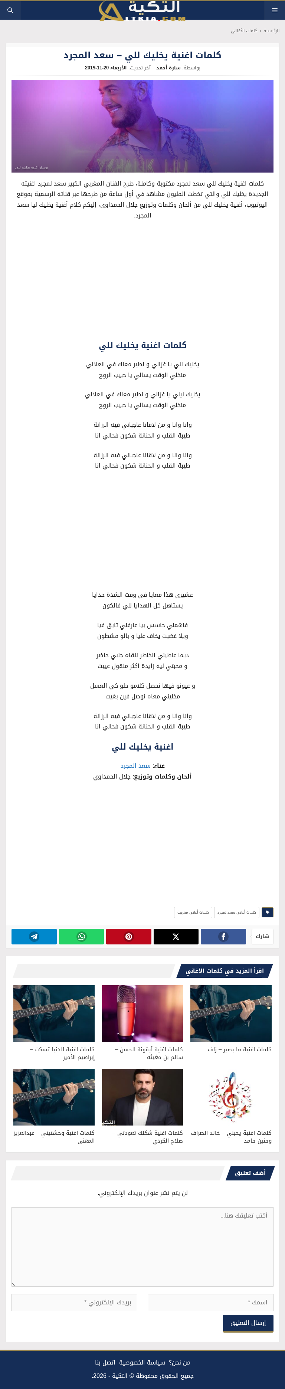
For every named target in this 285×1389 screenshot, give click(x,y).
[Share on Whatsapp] (81, 936)
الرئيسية (271, 31)
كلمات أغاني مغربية (193, 912)
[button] (10, 10)
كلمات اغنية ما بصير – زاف (240, 1049)
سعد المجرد (136, 766)
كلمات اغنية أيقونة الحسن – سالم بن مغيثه (149, 1053)
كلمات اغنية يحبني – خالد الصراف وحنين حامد (231, 1137)
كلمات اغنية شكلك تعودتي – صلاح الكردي (147, 1137)
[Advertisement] (142, 282)
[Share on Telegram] (34, 936)
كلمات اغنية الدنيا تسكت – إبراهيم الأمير (62, 1053)
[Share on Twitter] (176, 936)
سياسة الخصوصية (142, 1362)
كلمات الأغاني (244, 31)
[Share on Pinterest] (128, 936)
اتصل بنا (105, 1362)
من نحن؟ (179, 1362)
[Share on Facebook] (223, 936)
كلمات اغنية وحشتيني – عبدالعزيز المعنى (54, 1137)
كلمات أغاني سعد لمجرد (236, 912)
